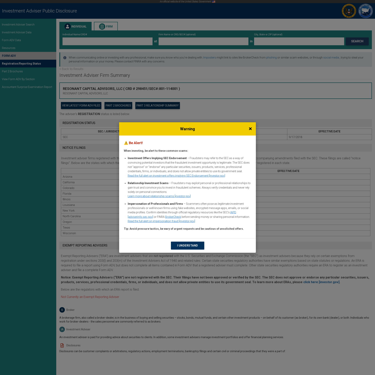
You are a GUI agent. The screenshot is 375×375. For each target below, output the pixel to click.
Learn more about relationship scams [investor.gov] (159, 196)
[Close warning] (250, 129)
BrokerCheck (173, 216)
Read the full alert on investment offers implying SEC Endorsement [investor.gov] (176, 175)
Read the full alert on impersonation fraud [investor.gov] (161, 221)
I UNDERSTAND (187, 245)
